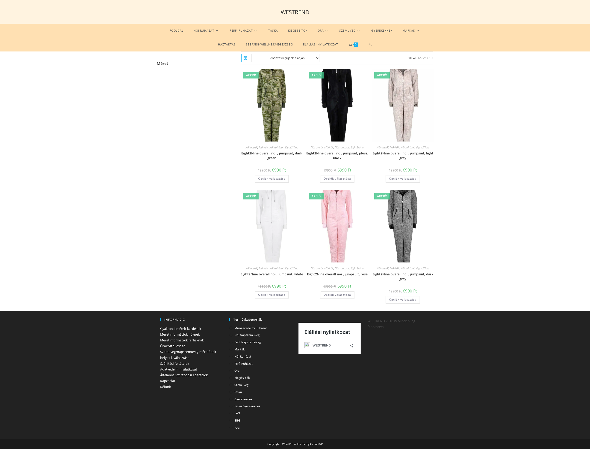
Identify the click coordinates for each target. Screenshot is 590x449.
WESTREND (295, 12)
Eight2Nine (291, 147)
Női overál (251, 147)
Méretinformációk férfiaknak (182, 340)
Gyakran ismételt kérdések (180, 328)
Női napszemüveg (247, 335)
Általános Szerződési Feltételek (184, 375)
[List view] (255, 58)
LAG (237, 413)
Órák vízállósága (172, 346)
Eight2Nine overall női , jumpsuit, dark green (271, 155)
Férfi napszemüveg (247, 342)
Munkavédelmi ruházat (250, 328)
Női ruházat (276, 147)
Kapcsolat (167, 381)
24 (424, 58)
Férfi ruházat (243, 364)
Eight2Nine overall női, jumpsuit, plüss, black (337, 155)
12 (419, 58)
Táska (238, 392)
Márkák (263, 147)
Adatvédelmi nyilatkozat (178, 369)
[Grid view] (245, 58)
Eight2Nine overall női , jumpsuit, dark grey (402, 276)
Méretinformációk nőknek (180, 334)
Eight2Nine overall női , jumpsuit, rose (337, 274)
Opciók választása (272, 179)
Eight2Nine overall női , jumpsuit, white (272, 274)
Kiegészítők (242, 378)
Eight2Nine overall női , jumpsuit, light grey (402, 155)
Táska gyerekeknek (247, 406)
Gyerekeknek (243, 399)
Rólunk (165, 387)
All (431, 58)
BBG (237, 420)
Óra (236, 370)
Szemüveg (241, 385)
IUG (236, 427)
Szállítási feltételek (174, 363)
